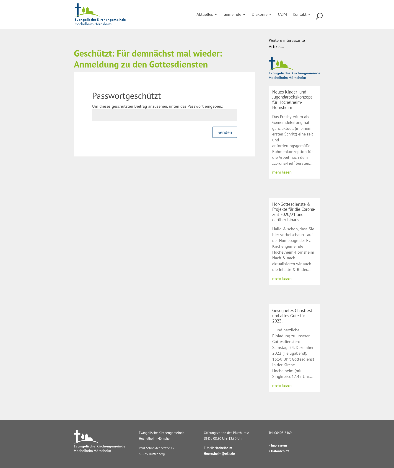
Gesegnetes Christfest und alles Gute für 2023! (292, 316)
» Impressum (278, 445)
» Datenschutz (279, 451)
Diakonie (259, 15)
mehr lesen (282, 172)
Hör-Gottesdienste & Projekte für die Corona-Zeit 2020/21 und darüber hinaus (294, 211)
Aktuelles (205, 15)
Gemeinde (232, 15)
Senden (225, 132)
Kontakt (299, 15)
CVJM (282, 15)
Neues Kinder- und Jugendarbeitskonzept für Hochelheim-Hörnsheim (292, 99)
